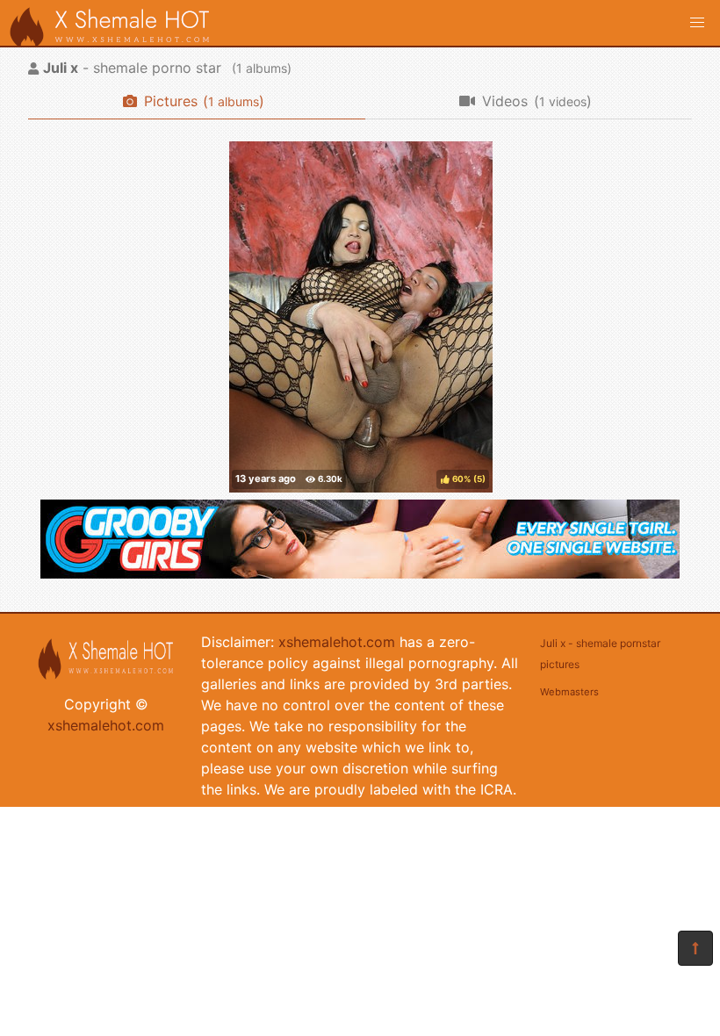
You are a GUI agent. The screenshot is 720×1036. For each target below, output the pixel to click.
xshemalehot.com (105, 725)
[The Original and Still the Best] (360, 573)
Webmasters (569, 692)
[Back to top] (695, 948)
